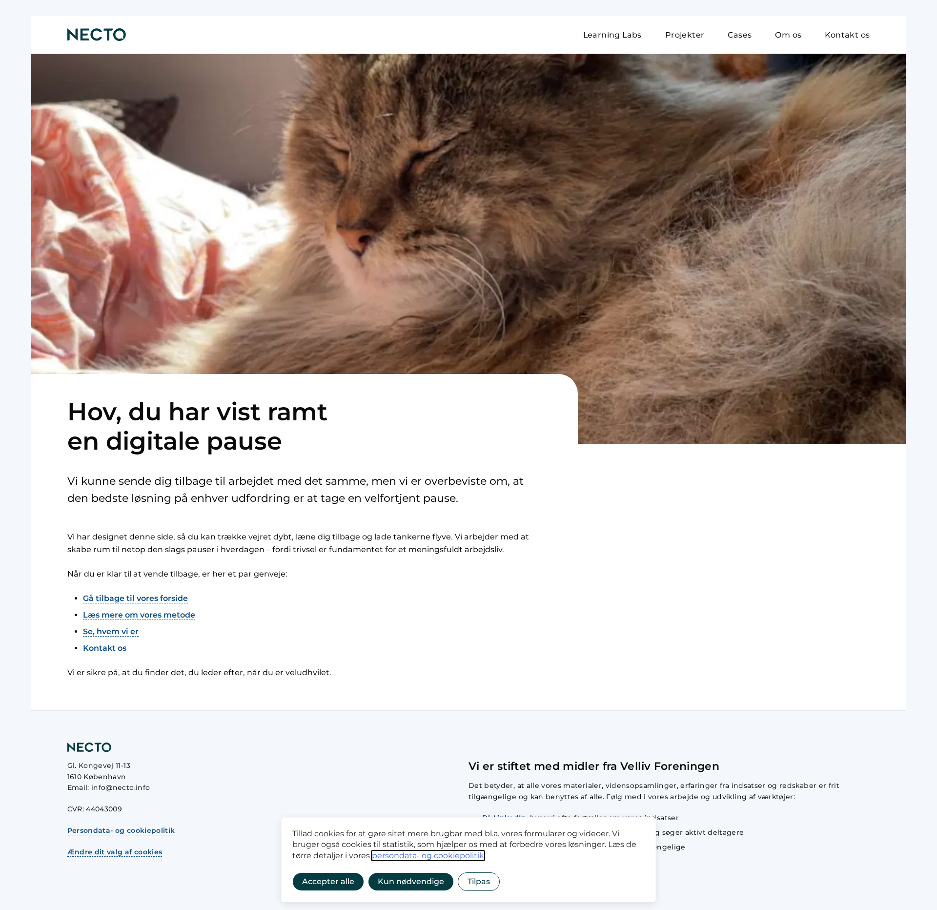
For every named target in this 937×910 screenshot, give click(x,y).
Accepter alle (328, 881)
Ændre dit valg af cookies (115, 852)
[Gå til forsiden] (96, 34)
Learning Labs (612, 35)
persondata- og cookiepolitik (428, 855)
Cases (740, 35)
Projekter (685, 35)
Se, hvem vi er (111, 631)
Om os (788, 35)
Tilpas (479, 881)
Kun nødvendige (411, 881)
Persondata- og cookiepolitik (121, 830)
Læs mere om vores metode (139, 615)
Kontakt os (847, 35)
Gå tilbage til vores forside (135, 598)
